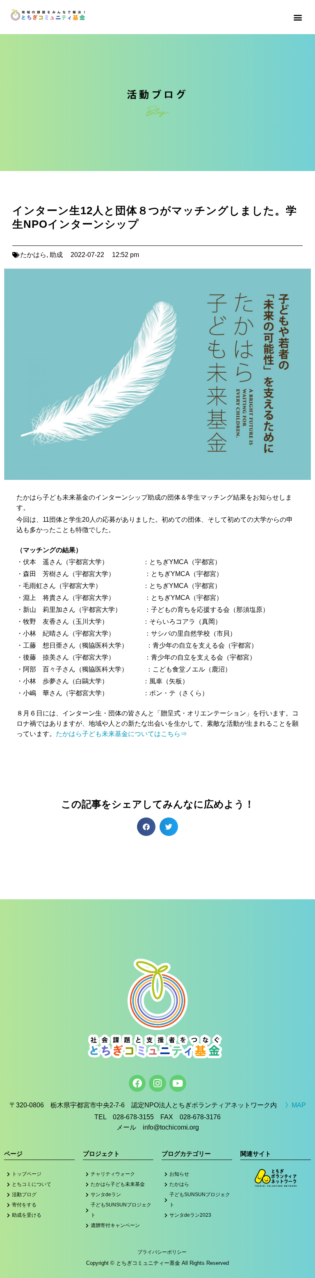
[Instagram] (157, 1083)
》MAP (295, 1105)
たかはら (33, 254)
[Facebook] (137, 1083)
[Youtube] (177, 1083)
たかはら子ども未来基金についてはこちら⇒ (121, 733)
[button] (298, 17)
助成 (56, 254)
